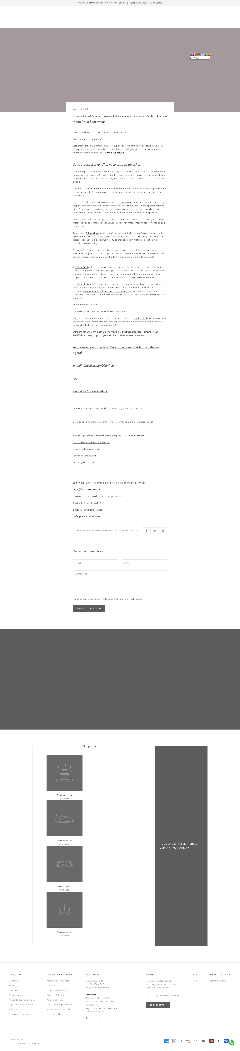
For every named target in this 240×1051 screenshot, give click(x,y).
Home (9, 12)
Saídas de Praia (72, 12)
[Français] (195, 54)
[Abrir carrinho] (231, 17)
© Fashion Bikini (17, 1039)
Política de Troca (55, 999)
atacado (115, 287)
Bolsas (57, 12)
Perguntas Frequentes (58, 980)
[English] (191, 54)
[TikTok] (100, 1018)
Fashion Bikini (91, 188)
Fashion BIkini (124, 202)
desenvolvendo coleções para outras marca (106, 291)
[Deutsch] (198, 54)
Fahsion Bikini (92, 233)
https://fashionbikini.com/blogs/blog (91, 442)
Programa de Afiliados (20, 1014)
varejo (105, 287)
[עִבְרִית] (202, 54)
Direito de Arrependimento (60, 1004)
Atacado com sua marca (22, 999)
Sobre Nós (69, 17)
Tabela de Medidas (56, 990)
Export (12, 985)
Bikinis (21, 12)
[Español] (209, 54)
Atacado (10, 17)
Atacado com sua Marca (30, 17)
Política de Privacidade (58, 1009)
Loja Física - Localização (21, 1004)
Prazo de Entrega (55, 995)
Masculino (44, 12)
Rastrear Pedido (55, 1014)
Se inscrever (158, 1005)
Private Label (52, 17)
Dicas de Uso (53, 985)
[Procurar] (225, 17)
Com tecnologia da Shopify (25, 1043)
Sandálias (89, 12)
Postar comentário (89, 608)
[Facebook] (87, 1018)
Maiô (32, 12)
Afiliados (11, 22)
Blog (195, 980)
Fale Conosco (86, 17)
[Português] (206, 54)
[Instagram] (93, 1018)
